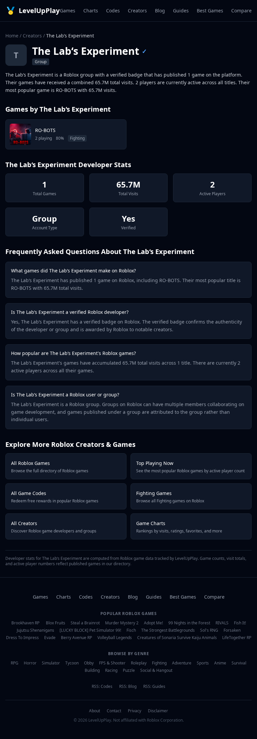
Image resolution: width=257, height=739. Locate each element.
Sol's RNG (209, 630)
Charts (90, 10)
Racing (111, 670)
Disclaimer (158, 711)
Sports (203, 663)
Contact (114, 711)
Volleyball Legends (114, 637)
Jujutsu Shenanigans (35, 630)
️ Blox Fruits (55, 623)
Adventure (181, 663)
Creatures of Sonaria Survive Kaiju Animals (177, 637)
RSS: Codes (102, 686)
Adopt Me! (153, 623)
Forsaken (232, 630)
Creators (137, 10)
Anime (220, 663)
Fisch (131, 630)
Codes (113, 10)
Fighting (159, 663)
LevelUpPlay (39, 10)
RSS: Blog (128, 686)
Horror (30, 663)
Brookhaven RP (25, 623)
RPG (14, 663)
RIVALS (222, 623)
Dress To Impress (22, 637)
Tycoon (72, 663)
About (94, 711)
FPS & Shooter (112, 663)
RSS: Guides (154, 686)
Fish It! (240, 623)
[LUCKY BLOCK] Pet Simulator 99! (90, 630)
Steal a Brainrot (85, 623)
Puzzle (129, 670)
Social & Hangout (156, 670)
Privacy (134, 711)
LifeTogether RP (236, 637)
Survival (239, 663)
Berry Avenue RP (76, 637)
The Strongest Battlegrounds (168, 630)
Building (92, 670)
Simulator (51, 663)
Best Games (210, 10)
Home (11, 35)
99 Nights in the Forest (189, 623)
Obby (89, 663)
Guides (181, 10)
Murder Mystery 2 (122, 623)
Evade (50, 637)
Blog (160, 10)
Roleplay (139, 663)
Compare (241, 10)
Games (67, 10)
